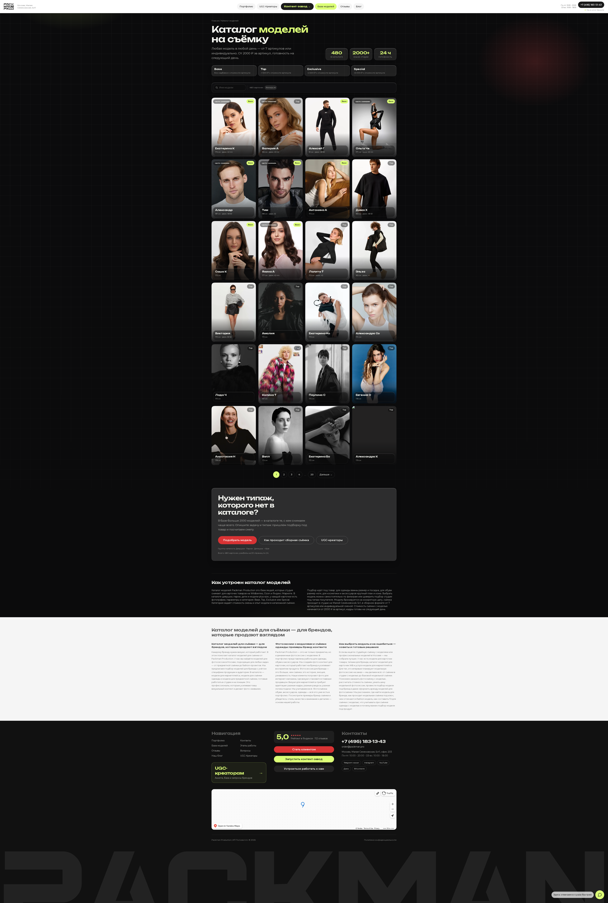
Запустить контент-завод (304, 759)
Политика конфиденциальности (380, 840)
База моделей (325, 6)
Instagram (369, 762)
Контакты (245, 740)
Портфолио (246, 6)
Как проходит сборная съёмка (286, 540)
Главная (215, 20)
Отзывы (345, 6)
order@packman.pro (353, 746)
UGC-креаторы (332, 540)
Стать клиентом (304, 749)
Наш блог (217, 755)
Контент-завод (297, 6)
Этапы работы (248, 745)
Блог (358, 6)
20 (312, 474)
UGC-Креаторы (268, 6)
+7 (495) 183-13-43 (591, 4)
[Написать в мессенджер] (599, 894)
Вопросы (245, 750)
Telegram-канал (351, 762)
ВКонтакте (359, 768)
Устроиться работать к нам (304, 768)
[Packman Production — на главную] (9, 6)
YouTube (383, 762)
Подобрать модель (237, 540)
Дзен (346, 768)
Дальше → (326, 474)
